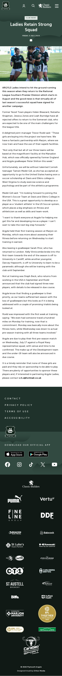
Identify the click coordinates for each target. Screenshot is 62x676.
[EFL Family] (15, 629)
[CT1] (15, 570)
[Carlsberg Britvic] (47, 571)
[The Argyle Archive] (47, 629)
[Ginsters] (15, 558)
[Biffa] (15, 596)
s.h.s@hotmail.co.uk (30, 378)
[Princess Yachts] (47, 558)
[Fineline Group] (15, 515)
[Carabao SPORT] (31, 645)
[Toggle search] (33, 6)
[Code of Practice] (47, 614)
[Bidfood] (47, 583)
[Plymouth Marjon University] (15, 613)
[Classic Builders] (31, 484)
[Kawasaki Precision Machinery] (47, 545)
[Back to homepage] (6, 6)
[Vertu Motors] (47, 499)
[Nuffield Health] (47, 596)
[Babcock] (47, 532)
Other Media (39, 671)
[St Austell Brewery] (15, 583)
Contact (13, 398)
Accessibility (17, 418)
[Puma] (15, 499)
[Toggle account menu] (23, 6)
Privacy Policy (18, 405)
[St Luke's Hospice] (15, 545)
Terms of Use (17, 411)
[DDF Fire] (47, 515)
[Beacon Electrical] (15, 533)
